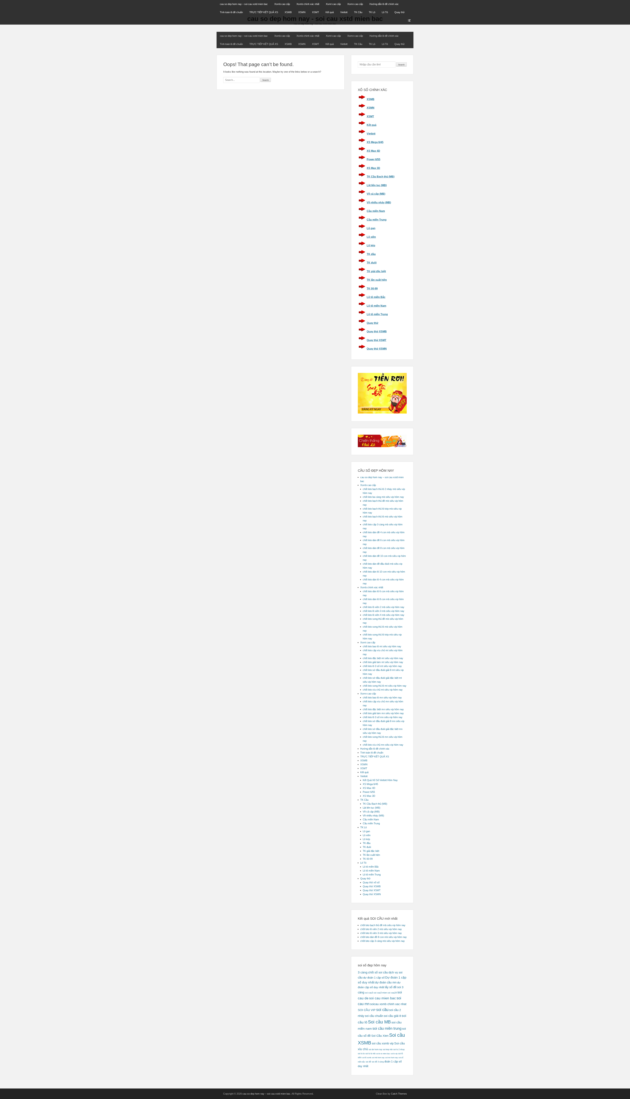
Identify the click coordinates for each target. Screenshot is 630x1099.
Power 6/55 (373, 159)
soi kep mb (388, 1049)
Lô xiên (371, 237)
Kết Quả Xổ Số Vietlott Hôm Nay (380, 780)
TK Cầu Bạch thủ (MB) (380, 176)
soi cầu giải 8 (392, 1016)
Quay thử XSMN (377, 348)
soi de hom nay (375, 1049)
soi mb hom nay (378, 1058)
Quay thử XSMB (377, 331)
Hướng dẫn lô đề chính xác (384, 4)
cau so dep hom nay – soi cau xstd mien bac (244, 4)
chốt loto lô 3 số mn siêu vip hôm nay (382, 717)
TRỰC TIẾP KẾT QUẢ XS (263, 12)
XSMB (288, 12)
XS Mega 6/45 (375, 142)
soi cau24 (392, 992)
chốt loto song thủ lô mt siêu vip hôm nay (384, 685)
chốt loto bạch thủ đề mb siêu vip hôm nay (382, 925)
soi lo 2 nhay (399, 1049)
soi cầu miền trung (386, 1028)
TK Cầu (358, 12)
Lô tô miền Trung (377, 314)
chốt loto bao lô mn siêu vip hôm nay (382, 697)
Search (401, 65)
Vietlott (343, 12)
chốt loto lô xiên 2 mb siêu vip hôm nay (383, 607)
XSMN (301, 12)
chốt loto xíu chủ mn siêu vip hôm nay (383, 744)
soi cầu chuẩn (374, 1016)
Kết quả (330, 12)
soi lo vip (394, 1054)
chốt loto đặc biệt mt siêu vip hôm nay (383, 658)
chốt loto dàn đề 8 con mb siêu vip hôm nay (383, 937)
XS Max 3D (373, 168)
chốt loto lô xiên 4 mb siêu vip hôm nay (383, 615)
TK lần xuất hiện (377, 279)
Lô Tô (385, 12)
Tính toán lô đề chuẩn (231, 12)
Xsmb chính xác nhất (307, 4)
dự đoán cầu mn (386, 982)
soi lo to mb (370, 1053)
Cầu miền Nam (376, 211)
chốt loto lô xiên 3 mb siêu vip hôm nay (383, 611)
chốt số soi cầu (378, 972)
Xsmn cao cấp (355, 4)
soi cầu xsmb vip (383, 1043)
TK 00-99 (372, 288)
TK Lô (372, 12)
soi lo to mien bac (383, 1054)
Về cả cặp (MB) (376, 193)
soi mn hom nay (391, 1058)
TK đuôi (372, 262)
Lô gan (371, 228)
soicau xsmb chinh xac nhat (388, 1004)
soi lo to (361, 1053)
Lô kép (371, 245)
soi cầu (382, 1010)
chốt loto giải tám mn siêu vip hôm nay (383, 713)
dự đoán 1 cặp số (374, 977)
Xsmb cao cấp (282, 4)
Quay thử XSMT (376, 340)
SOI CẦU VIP (367, 1010)
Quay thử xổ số (371, 882)
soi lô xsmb (366, 1058)
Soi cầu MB (379, 1022)
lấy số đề (391, 987)
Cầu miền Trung (377, 219)
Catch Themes (399, 1093)
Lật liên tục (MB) (377, 185)
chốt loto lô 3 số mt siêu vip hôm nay (382, 666)
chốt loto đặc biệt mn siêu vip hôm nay (383, 709)
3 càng (363, 972)
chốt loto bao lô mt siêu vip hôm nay (382, 646)
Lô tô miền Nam (376, 305)
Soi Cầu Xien (379, 1035)
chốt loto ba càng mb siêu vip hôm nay (383, 496)
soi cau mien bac (382, 998)
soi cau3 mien (380, 992)
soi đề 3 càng (378, 1062)
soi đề (368, 1062)
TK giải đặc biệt (376, 271)
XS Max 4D (373, 150)
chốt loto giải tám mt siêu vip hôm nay (383, 662)
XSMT (315, 12)
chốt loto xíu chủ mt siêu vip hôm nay (383, 689)
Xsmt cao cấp (333, 4)
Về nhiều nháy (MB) (379, 202)
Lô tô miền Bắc (376, 297)
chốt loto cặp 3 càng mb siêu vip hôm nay (382, 941)
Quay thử (399, 12)
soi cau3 (369, 992)
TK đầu (371, 254)
